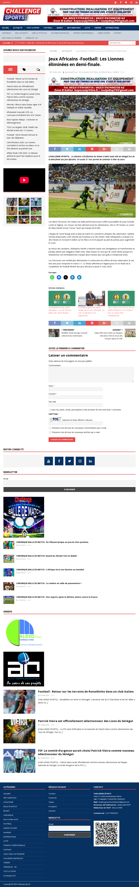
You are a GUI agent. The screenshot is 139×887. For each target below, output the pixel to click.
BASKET (60, 28)
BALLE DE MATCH (21, 33)
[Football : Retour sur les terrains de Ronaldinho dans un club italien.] (12, 202)
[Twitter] (126, 2)
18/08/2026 (44, 725)
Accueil (5, 28)
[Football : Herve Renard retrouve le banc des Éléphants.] (24, 220)
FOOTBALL (48, 28)
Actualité (17, 28)
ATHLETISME (8, 802)
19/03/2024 (56, 72)
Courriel (52, 394)
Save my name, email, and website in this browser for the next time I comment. (86, 409)
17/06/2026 (22, 600)
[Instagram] (131, 2)
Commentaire (55, 365)
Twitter (51, 802)
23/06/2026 (22, 586)
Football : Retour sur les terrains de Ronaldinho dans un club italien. (86, 691)
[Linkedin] (136, 2)
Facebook (53, 798)
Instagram (53, 806)
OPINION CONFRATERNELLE (83, 33)
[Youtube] (115, 2)
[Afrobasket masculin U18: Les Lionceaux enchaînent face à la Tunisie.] (24, 211)
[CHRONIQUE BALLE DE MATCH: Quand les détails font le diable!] (8, 559)
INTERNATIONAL (112, 28)
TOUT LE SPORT (33, 28)
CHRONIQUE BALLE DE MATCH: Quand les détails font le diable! (46, 556)
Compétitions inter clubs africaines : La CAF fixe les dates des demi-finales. (60, 310)
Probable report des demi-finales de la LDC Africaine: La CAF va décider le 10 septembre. (91, 311)
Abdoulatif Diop (71, 72)
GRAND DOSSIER (104, 33)
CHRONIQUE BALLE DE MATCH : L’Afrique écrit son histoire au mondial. (50, 569)
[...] (46, 702)
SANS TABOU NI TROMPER (11, 38)
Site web (52, 401)
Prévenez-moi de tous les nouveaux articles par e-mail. (76, 432)
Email (5, 478)
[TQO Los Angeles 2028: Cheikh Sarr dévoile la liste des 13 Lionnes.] (12, 220)
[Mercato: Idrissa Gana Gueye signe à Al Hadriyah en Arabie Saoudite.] (12, 211)
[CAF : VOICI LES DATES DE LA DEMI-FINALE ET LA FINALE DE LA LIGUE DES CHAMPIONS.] (121, 298)
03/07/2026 (22, 545)
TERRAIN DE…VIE (31, 38)
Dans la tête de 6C (39, 33)
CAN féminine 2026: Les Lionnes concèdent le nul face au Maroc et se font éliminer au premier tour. (23, 145)
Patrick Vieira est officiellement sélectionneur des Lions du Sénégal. (86, 721)
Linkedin (52, 811)
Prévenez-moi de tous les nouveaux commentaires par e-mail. (79, 428)
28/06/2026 (22, 573)
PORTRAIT (117, 33)
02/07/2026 (22, 559)
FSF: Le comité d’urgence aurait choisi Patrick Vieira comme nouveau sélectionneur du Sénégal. (23, 97)
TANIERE (97, 28)
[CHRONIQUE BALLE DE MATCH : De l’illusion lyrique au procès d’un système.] (8, 545)
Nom (51, 386)
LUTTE (87, 28)
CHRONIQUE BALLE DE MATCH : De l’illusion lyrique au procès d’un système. (52, 542)
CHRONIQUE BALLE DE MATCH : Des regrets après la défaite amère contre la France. (57, 597)
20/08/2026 (44, 695)
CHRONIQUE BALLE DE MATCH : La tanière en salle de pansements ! (48, 583)
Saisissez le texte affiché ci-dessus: (77, 420)
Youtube (52, 793)
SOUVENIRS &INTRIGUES (60, 33)
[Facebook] (120, 2)
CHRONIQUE (6, 33)
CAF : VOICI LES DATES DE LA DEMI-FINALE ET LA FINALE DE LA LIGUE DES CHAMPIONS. (121, 311)
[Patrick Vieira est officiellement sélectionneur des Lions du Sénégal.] (24, 202)
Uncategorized (9, 875)
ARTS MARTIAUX (73, 28)
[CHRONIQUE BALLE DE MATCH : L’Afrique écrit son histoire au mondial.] (8, 572)
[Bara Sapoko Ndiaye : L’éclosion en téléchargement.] (36, 211)
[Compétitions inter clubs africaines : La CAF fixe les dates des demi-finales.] (62, 298)
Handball (7, 832)
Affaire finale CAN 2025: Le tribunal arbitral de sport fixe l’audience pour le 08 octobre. (23, 156)
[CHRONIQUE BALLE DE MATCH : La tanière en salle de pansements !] (8, 586)
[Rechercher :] (122, 42)
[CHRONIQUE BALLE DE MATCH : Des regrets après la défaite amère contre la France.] (8, 600)
